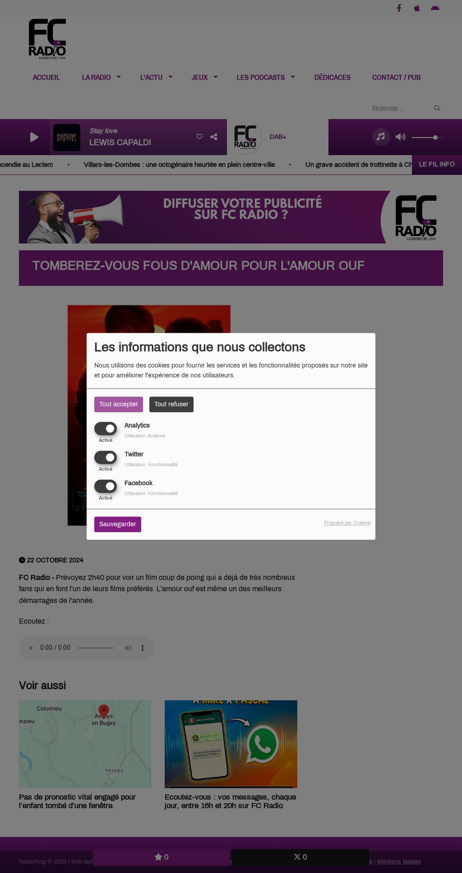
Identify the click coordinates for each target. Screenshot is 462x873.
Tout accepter (118, 404)
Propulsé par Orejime (347, 523)
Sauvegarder (117, 524)
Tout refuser (171, 404)
